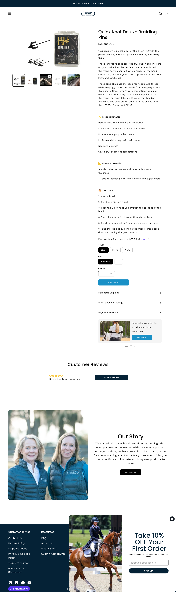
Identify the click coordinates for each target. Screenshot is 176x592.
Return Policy (16, 543)
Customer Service (19, 531)
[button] (160, 13)
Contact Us (15, 538)
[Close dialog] (172, 519)
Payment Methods (108, 312)
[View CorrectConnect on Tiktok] (17, 583)
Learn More (130, 472)
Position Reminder (142, 327)
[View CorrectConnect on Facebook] (23, 583)
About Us (47, 543)
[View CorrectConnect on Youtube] (29, 583)
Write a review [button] (111, 377)
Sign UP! (148, 571)
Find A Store (49, 548)
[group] (88, 3)
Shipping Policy (17, 548)
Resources (47, 531)
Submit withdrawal (53, 553)
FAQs (44, 538)
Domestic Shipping (108, 292)
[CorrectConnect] (88, 13)
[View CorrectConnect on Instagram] (10, 583)
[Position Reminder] (115, 331)
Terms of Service (18, 562)
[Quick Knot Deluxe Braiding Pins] (18, 80)
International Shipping (110, 302)
